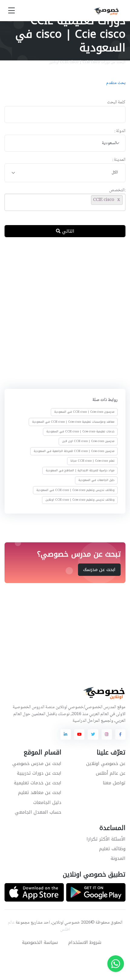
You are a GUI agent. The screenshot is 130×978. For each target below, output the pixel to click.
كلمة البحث (116, 102)
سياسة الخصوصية (40, 942)
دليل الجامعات (47, 802)
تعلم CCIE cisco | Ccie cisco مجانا (92, 460)
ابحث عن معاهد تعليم (39, 792)
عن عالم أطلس (110, 773)
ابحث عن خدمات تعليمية (37, 783)
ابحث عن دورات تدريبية (39, 773)
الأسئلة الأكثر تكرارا (105, 839)
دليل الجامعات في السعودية (96, 480)
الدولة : (119, 131)
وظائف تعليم (112, 848)
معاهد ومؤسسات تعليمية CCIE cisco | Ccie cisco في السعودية (73, 421)
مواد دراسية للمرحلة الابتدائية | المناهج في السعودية (80, 470)
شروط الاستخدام (84, 942)
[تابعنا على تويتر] (93, 734)
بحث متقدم (115, 83)
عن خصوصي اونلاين (105, 763)
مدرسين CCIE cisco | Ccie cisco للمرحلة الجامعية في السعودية (74, 450)
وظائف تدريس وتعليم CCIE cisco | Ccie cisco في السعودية (75, 490)
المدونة (118, 858)
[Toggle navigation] (11, 11)
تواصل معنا (114, 783)
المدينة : (118, 160)
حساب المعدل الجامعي (38, 812)
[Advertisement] (65, 312)
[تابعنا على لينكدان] (65, 734)
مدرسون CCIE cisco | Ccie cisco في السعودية (84, 412)
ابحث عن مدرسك (99, 570)
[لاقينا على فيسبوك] (120, 734)
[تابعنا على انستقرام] (107, 734)
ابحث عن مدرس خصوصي (36, 763)
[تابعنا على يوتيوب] (79, 734)
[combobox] (65, 143)
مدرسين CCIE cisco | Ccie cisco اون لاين (88, 441)
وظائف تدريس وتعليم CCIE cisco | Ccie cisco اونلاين (80, 499)
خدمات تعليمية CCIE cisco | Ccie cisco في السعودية (80, 431)
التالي (67, 231)
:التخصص (117, 190)
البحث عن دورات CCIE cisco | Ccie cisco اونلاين (87, 62)
